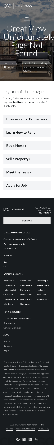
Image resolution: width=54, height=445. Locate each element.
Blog (5, 350)
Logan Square (26, 285)
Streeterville (42, 285)
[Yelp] (36, 439)
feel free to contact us (25, 102)
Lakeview (7, 304)
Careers (6, 346)
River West (24, 304)
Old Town (24, 290)
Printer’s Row (26, 294)
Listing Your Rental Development (17, 318)
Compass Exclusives (12, 328)
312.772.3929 (45, 213)
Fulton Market (9, 290)
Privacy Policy (43, 429)
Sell (5, 266)
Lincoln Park (25, 280)
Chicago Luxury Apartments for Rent (19, 239)
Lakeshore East (9, 299)
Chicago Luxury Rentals (16, 233)
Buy (5, 262)
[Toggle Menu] (48, 5)
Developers (8, 323)
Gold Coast (8, 294)
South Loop (41, 280)
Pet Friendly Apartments (14, 244)
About (7, 335)
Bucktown (7, 280)
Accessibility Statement (25, 429)
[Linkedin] (30, 439)
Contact (27, 221)
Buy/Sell (7, 255)
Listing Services (11, 312)
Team (5, 341)
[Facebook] (18, 439)
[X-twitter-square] (24, 439)
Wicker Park (42, 299)
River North (25, 299)
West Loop (41, 294)
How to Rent (8, 248)
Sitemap (9, 429)
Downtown (8, 285)
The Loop (41, 290)
